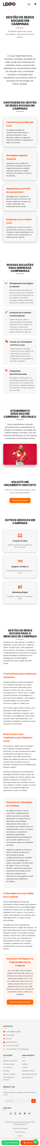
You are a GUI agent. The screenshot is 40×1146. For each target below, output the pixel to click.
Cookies (20, 1136)
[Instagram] (10, 1113)
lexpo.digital (10, 1035)
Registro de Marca (9, 1074)
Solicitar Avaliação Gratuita (20, 1002)
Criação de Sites (8, 1064)
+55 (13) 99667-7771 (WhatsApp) (17, 1049)
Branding (6, 1071)
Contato (24, 1067)
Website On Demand (10, 1061)
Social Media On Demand (8, 1078)
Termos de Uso (20, 1132)
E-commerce (7, 1067)
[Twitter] (24, 1113)
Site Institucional (27, 1077)
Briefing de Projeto (28, 1071)
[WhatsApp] (29, 1113)
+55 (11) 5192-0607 (12, 1046)
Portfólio (25, 1064)
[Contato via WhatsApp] (35, 1141)
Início (23, 1061)
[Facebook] (15, 1113)
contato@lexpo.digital (13, 1032)
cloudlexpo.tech (11, 1042)
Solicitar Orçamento (20, 500)
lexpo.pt (9, 1039)
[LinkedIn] (20, 1113)
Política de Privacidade (20, 1128)
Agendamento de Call (29, 1074)
